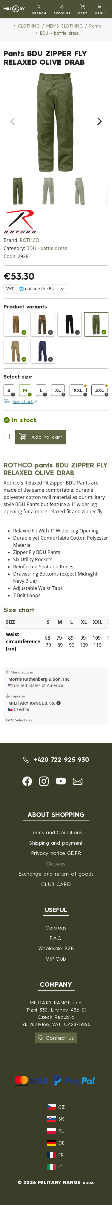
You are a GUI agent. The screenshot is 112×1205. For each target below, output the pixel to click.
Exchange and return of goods (56, 874)
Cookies (55, 863)
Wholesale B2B (56, 948)
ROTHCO (29, 240)
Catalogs (56, 927)
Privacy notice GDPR (56, 853)
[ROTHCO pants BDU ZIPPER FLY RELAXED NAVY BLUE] (43, 351)
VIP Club (56, 959)
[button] (62, 8)
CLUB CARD (56, 884)
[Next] (98, 121)
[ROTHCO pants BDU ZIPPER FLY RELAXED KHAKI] (16, 351)
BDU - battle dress (46, 248)
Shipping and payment (56, 843)
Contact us (60, 1038)
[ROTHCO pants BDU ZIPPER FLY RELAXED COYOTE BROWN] (16, 324)
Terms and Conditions (56, 832)
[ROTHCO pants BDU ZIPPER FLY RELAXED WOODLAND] (43, 324)
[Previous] (13, 121)
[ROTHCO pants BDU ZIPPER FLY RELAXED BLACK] (70, 324)
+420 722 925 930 (60, 759)
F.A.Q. (56, 938)
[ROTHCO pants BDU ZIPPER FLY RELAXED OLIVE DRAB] (96, 324)
